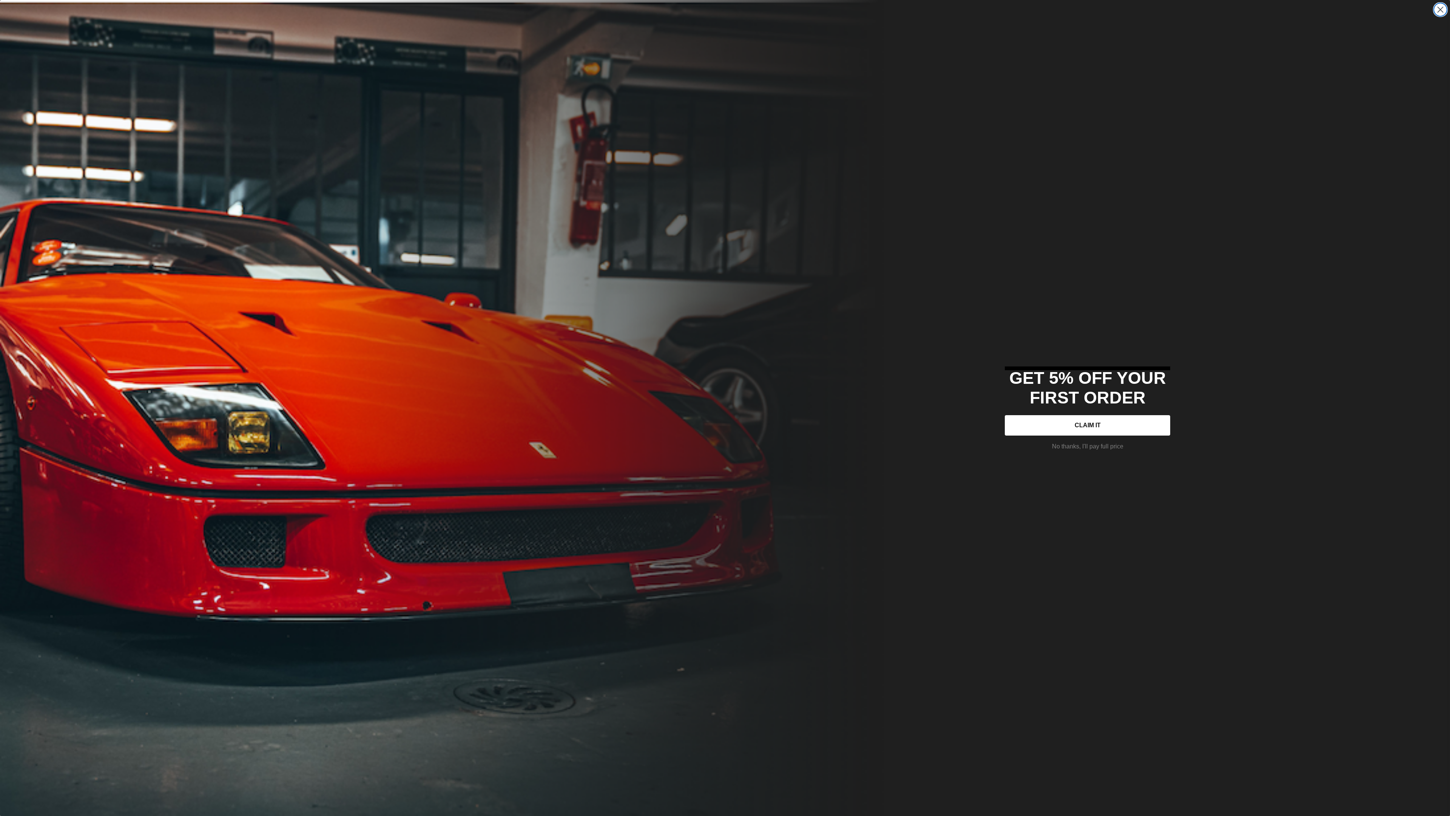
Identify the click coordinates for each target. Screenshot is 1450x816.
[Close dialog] (1440, 9)
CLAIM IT (1088, 425)
